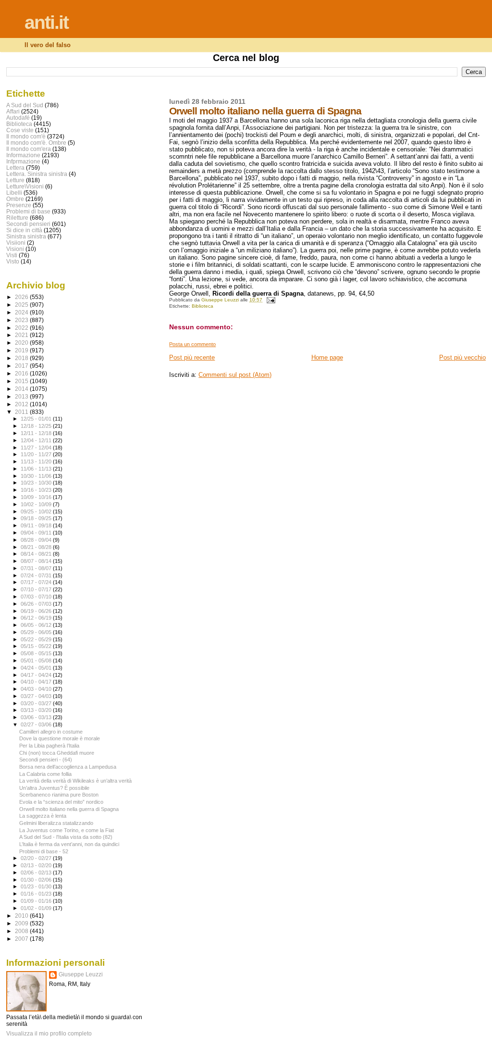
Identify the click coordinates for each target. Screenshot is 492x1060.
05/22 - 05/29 (37, 639)
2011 (22, 412)
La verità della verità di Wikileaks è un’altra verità (75, 781)
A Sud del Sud (24, 105)
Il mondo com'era (28, 149)
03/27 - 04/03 (37, 696)
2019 (22, 350)
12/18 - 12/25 (37, 426)
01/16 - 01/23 (37, 894)
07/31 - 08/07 (37, 568)
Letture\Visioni (25, 186)
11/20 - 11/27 (37, 454)
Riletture (17, 217)
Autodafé (18, 117)
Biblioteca (202, 306)
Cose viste (20, 130)
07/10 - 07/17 (37, 589)
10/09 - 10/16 (37, 497)
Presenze (18, 205)
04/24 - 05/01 (37, 668)
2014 (22, 389)
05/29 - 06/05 (37, 632)
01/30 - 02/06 (37, 880)
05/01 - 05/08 (37, 660)
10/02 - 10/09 (37, 504)
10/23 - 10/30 (37, 483)
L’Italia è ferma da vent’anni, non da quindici (69, 844)
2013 (22, 396)
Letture (15, 180)
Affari (13, 111)
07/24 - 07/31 (37, 575)
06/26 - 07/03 (37, 604)
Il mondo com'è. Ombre (36, 142)
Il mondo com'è (26, 136)
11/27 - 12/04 (37, 447)
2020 (22, 342)
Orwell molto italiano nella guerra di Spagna (69, 809)
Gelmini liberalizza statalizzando (56, 823)
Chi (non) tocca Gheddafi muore (56, 753)
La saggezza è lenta (42, 816)
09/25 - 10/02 (37, 511)
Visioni (15, 249)
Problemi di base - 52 (43, 851)
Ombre (15, 199)
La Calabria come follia (45, 774)
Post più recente (192, 357)
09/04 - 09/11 (37, 533)
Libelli (14, 192)
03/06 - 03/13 (37, 717)
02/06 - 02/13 (37, 872)
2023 (22, 320)
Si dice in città (24, 230)
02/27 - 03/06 (37, 724)
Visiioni (15, 242)
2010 (22, 915)
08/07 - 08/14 (37, 561)
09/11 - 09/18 (37, 525)
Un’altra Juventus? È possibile (54, 788)
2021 (22, 335)
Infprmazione (23, 161)
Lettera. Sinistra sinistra (36, 174)
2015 (22, 381)
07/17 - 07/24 (37, 582)
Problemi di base (28, 211)
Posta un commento (192, 344)
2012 (22, 404)
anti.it (46, 22)
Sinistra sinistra (26, 236)
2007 (22, 938)
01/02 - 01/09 (37, 908)
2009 (22, 923)
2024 (22, 312)
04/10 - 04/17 (37, 682)
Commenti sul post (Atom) (234, 374)
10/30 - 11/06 (37, 476)
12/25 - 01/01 (37, 419)
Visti (11, 255)
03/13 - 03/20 (37, 710)
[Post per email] (270, 299)
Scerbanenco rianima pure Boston (58, 795)
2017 (22, 365)
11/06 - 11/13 (37, 469)
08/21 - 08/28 (37, 547)
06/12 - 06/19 (37, 618)
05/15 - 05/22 (37, 646)
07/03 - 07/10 (37, 596)
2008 (22, 931)
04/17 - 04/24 (37, 675)
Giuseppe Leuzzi (81, 974)
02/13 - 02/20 (37, 865)
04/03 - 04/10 (37, 689)
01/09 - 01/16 (37, 901)
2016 (22, 373)
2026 (22, 297)
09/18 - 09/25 (37, 518)
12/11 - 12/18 (37, 433)
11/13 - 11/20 (37, 461)
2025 (22, 304)
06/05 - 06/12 (37, 625)
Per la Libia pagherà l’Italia (49, 745)
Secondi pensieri (28, 224)
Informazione (23, 155)
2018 (22, 358)
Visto (12, 261)
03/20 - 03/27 (37, 703)
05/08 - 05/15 (37, 653)
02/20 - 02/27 (37, 858)
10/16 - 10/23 (37, 490)
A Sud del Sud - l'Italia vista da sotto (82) (65, 837)
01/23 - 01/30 (37, 886)
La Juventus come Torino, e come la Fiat (66, 830)
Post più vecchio (462, 357)
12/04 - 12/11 (37, 440)
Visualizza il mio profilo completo (49, 1033)
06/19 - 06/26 (37, 611)
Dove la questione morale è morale (59, 738)
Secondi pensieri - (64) (45, 759)
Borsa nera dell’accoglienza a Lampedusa (67, 767)
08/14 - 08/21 (37, 554)
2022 (22, 327)
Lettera (15, 167)
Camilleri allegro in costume (51, 732)
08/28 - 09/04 (37, 540)
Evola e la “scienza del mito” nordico (61, 802)
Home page (327, 357)
